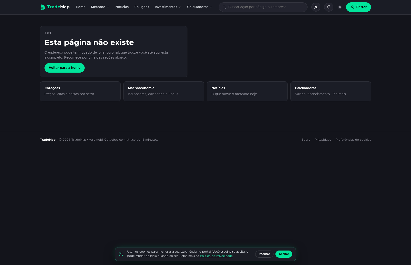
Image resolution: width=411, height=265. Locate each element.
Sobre (306, 139)
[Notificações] (328, 7)
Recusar (264, 254)
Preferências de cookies (353, 139)
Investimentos (166, 7)
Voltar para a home (64, 68)
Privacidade (323, 139)
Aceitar (284, 254)
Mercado (98, 7)
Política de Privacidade (216, 256)
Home (80, 7)
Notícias (122, 7)
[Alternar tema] (315, 7)
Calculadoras (197, 7)
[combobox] (266, 7)
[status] (339, 7)
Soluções (141, 7)
